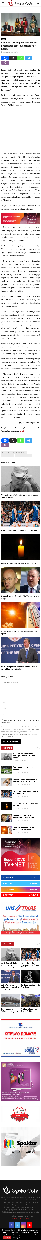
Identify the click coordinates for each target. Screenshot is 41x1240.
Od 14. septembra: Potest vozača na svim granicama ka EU (9, 1011)
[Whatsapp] (20, 58)
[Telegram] (28, 58)
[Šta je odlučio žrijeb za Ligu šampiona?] (6, 770)
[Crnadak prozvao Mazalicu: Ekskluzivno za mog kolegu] (6, 818)
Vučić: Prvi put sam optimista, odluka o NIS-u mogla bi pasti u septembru (19, 667)
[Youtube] (29, 1225)
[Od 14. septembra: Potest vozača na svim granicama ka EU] (10, 1000)
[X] (13, 58)
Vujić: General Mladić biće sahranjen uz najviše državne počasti (19, 496)
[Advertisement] (20, 130)
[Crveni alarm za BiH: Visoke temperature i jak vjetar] (6, 830)
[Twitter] (17, 1225)
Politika (3, 39)
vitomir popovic (7, 456)
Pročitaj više (17, 1237)
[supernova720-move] (20, 223)
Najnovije (7, 748)
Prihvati (7, 1237)
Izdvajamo (7, 943)
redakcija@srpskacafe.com (20, 1218)
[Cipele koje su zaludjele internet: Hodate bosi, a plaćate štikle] (6, 782)
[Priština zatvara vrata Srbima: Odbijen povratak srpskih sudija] (30, 1000)
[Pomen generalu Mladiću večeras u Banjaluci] (6, 806)
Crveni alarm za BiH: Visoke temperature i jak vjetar (19, 632)
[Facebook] (5, 58)
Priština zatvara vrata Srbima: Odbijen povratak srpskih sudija (30, 1011)
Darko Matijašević (19, 452)
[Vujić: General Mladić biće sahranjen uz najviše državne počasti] (6, 756)
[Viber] (5, 63)
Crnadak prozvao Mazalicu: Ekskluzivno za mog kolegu (20, 597)
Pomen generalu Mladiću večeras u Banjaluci (18, 563)
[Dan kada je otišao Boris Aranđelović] (30, 976)
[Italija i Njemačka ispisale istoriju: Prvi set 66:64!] (6, 794)
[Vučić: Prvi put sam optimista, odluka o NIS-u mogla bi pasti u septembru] (10, 976)
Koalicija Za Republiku (23, 456)
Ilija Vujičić (6, 452)
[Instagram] (23, 1225)
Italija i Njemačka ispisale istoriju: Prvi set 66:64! (20, 530)
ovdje (22, 431)
